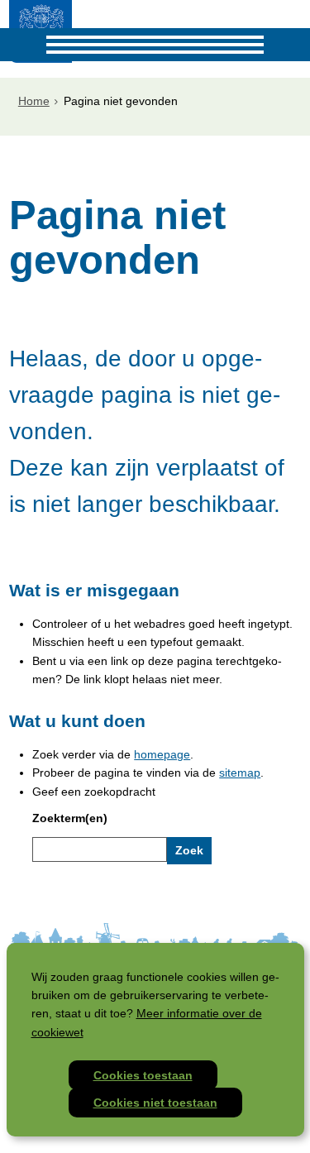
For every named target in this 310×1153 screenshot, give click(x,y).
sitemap (239, 772)
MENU (16, 44)
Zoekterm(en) (69, 818)
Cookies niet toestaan (155, 1102)
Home (34, 101)
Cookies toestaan (143, 1075)
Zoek (189, 850)
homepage (162, 754)
